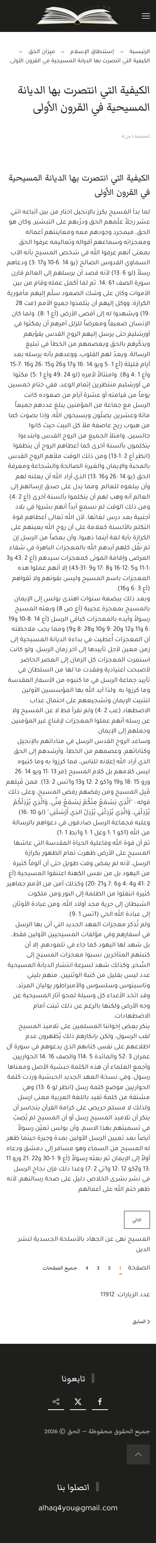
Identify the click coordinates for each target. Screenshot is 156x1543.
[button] (146, 16)
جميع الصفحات (60, 1268)
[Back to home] (78, 16)
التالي (137, 1219)
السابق (139, 1321)
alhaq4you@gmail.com (78, 1509)
